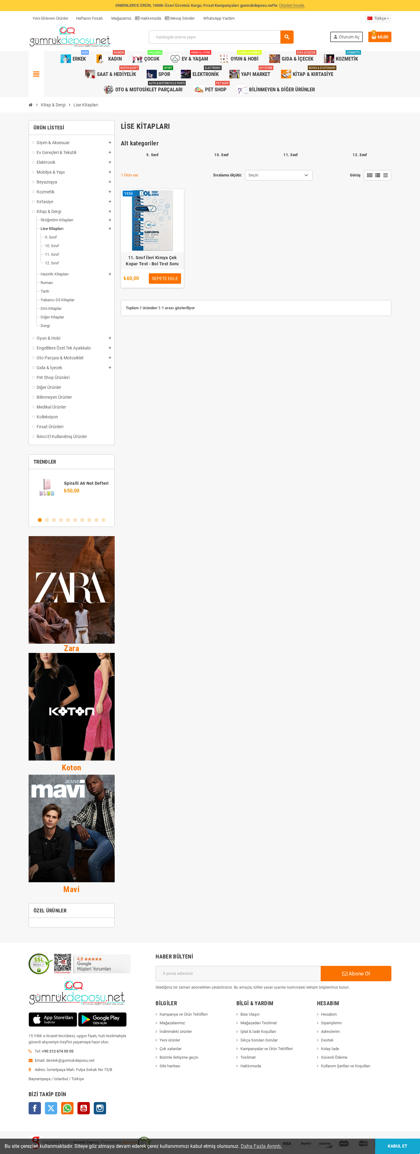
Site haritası (170, 1066)
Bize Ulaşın (250, 1014)
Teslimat (248, 1057)
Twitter (51, 1108)
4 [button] (61, 520)
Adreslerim (330, 1031)
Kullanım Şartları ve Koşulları (345, 1066)
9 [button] (96, 520)
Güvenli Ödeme (334, 1057)
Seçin (253, 175)
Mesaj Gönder (182, 18)
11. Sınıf (290, 154)
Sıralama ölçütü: (227, 175)
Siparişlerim (331, 1023)
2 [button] (47, 520)
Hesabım (329, 1014)
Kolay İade (330, 1048)
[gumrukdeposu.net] (71, 36)
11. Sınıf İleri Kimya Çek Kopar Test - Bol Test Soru (152, 260)
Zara (71, 648)
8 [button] (89, 520)
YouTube (83, 1108)
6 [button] (75, 520)
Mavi (71, 889)
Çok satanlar (170, 1048)
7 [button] (82, 520)
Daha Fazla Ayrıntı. (261, 1146)
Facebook (35, 1108)
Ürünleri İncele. (292, 5)
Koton (71, 767)
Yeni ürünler (170, 1040)
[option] (72, 492)
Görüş (355, 175)
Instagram (100, 1108)
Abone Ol (358, 973)
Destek (327, 1040)
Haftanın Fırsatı (89, 18)
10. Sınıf (221, 154)
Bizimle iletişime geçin (179, 1057)
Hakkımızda (150, 18)
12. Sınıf (360, 154)
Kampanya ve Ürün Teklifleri (184, 1014)
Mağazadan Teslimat (258, 1023)
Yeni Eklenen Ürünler (50, 18)
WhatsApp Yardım (218, 18)
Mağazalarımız (172, 1023)
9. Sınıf (152, 154)
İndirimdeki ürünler (176, 1031)
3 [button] (54, 520)
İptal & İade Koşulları (258, 1031)
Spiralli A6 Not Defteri (86, 483)
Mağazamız (120, 18)
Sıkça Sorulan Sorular (259, 1040)
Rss (67, 1108)
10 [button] (103, 520)
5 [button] (68, 520)
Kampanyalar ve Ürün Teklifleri (266, 1048)
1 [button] (40, 520)
